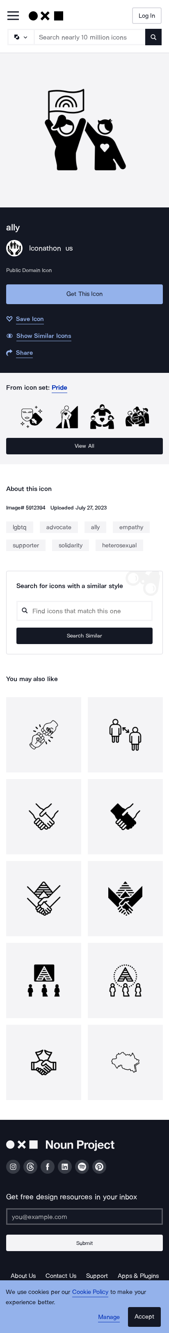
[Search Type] (20, 37)
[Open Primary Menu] (13, 16)
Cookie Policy (90, 1292)
